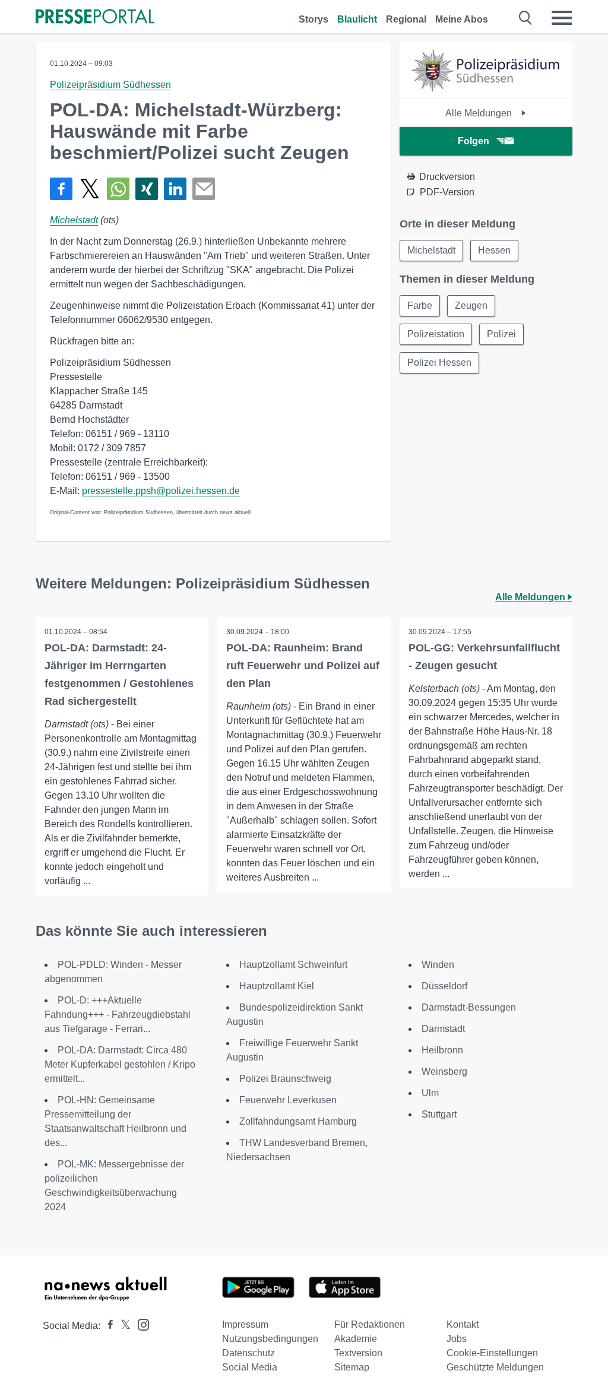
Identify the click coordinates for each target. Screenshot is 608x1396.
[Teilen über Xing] (146, 189)
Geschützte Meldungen (495, 1367)
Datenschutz (248, 1353)
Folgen (473, 141)
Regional (406, 19)
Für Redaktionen (369, 1324)
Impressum (245, 1324)
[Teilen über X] (89, 189)
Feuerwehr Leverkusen (288, 1100)
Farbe (419, 305)
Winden (438, 965)
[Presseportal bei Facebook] (106, 1326)
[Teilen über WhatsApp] (118, 189)
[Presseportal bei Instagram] (140, 1324)
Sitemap (351, 1367)
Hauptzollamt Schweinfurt (293, 965)
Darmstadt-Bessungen (469, 1007)
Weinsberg (444, 1071)
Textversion (358, 1353)
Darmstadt (443, 1029)
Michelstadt (74, 220)
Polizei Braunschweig (285, 1079)
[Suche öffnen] (525, 18)
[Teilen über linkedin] (175, 189)
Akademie (355, 1339)
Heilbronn (442, 1050)
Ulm (430, 1093)
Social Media (249, 1367)
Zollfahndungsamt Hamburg (298, 1121)
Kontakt (462, 1324)
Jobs (456, 1339)
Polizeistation (435, 334)
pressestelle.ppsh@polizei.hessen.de (161, 491)
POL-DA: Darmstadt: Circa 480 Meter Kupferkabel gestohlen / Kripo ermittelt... (120, 1064)
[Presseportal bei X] (122, 1326)
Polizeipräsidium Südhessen (110, 85)
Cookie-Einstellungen (492, 1353)
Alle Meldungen (479, 113)
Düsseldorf (444, 986)
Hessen (494, 250)
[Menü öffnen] (561, 18)
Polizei (501, 334)
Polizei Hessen (439, 362)
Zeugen (471, 305)
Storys (313, 19)
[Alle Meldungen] (485, 88)
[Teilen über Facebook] (61, 189)
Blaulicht (357, 19)
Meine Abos (461, 19)
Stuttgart (439, 1114)
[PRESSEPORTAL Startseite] (95, 17)
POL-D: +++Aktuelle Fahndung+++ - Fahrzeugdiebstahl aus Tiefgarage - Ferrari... (118, 1014)
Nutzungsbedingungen (270, 1339)
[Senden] (203, 189)
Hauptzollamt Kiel (276, 986)
